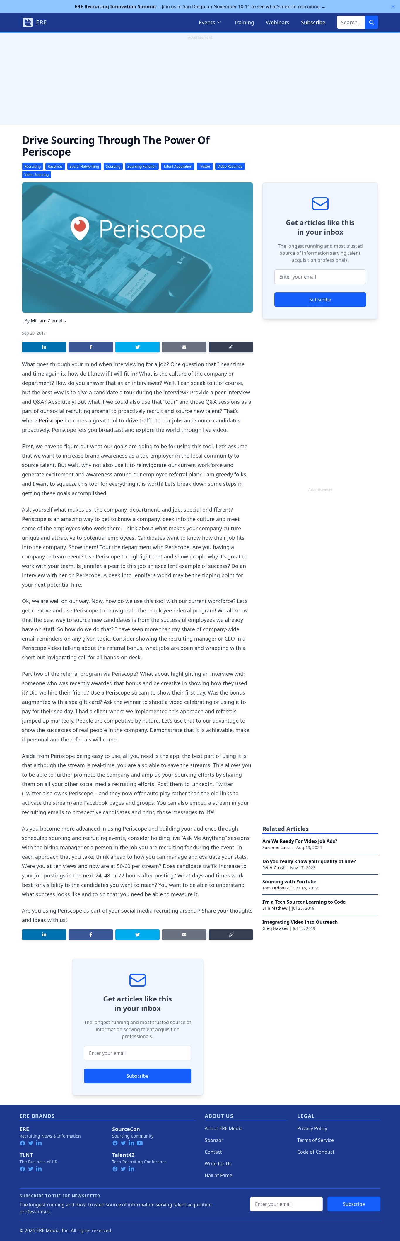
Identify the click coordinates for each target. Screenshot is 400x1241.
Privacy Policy (312, 1128)
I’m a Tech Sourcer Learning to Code (304, 902)
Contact (213, 1152)
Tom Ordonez (275, 888)
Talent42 (123, 1154)
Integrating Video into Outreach (300, 922)
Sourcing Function (141, 166)
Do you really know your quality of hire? (309, 861)
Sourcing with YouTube (289, 881)
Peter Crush (274, 867)
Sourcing (113, 166)
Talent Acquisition (177, 166)
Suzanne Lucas (277, 847)
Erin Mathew (274, 908)
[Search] (371, 22)
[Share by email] (184, 347)
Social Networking (84, 166)
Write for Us (218, 1163)
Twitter (205, 166)
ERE (24, 1129)
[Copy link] (231, 347)
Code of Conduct (315, 1152)
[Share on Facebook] (91, 347)
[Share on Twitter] (137, 347)
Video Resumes (230, 166)
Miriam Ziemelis (48, 321)
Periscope (51, 420)
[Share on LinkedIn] (44, 347)
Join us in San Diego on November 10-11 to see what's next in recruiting (200, 6)
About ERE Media (223, 1128)
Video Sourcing (36, 174)
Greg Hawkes (275, 928)
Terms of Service (315, 1140)
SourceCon (126, 1129)
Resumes (55, 166)
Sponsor (214, 1140)
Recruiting (32, 166)
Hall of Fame (218, 1175)
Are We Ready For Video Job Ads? (299, 841)
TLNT (26, 1154)
